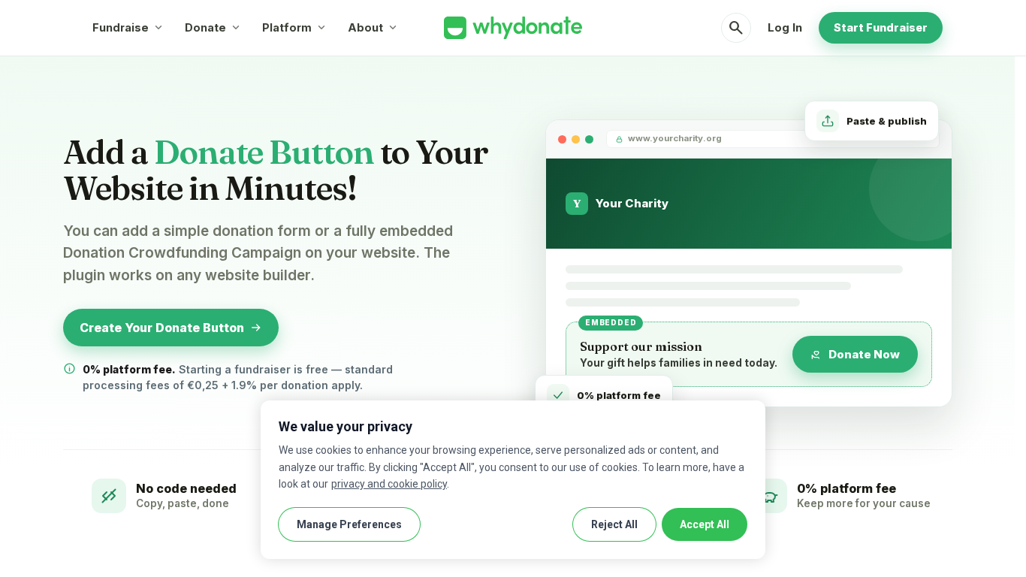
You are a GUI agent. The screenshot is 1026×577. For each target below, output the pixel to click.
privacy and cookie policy (389, 484)
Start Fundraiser (881, 27)
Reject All (614, 524)
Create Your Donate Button (162, 327)
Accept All (704, 524)
